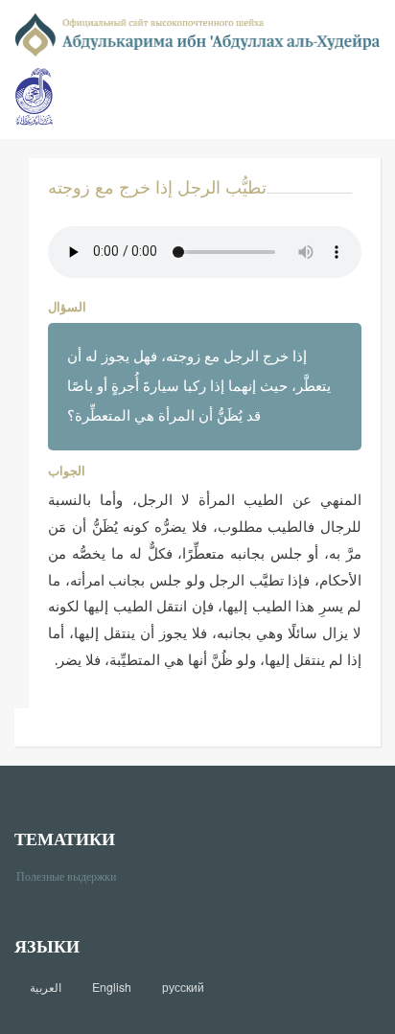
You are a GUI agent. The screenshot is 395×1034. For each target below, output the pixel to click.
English (111, 987)
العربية (45, 987)
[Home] (197, 33)
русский (183, 987)
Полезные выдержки (73, 875)
